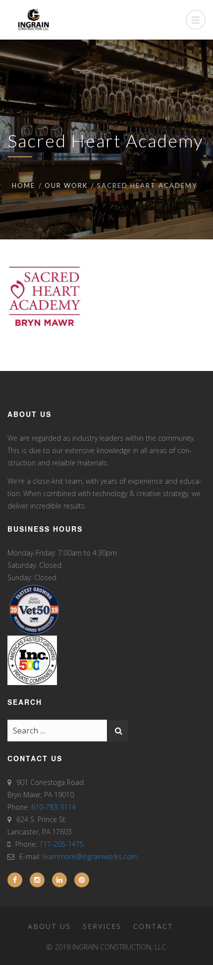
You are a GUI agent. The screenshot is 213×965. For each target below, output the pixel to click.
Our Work (66, 185)
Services (102, 926)
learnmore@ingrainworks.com (90, 856)
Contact (153, 926)
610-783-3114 (53, 807)
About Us (49, 926)
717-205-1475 (61, 844)
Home (23, 185)
